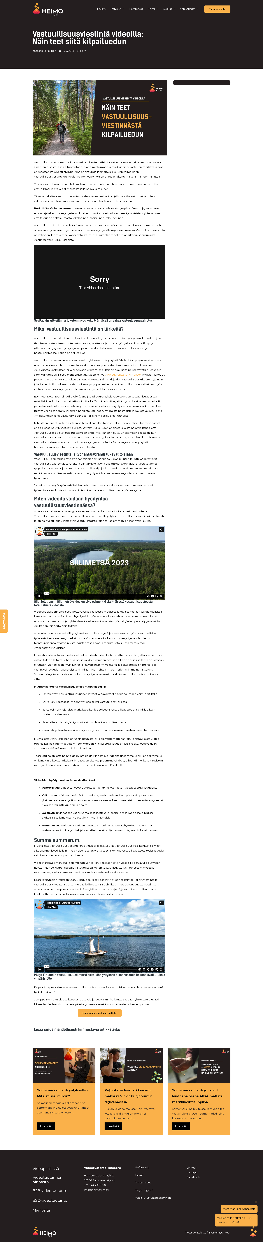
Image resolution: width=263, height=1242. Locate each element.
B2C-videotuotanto (50, 1200)
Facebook (193, 1177)
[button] (4, 621)
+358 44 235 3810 (95, 1185)
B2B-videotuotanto (50, 1190)
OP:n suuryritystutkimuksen (123, 374)
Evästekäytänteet (219, 1232)
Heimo (152, 8)
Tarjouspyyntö (144, 1190)
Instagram (193, 1172)
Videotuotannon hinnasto (48, 1179)
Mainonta (41, 1210)
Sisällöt (167, 8)
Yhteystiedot (187, 8)
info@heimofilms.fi (96, 1189)
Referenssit (136, 8)
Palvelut (116, 8)
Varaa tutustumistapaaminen (153, 1197)
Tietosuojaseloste (195, 1232)
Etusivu (101, 8)
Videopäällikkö (46, 1168)
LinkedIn (192, 1167)
